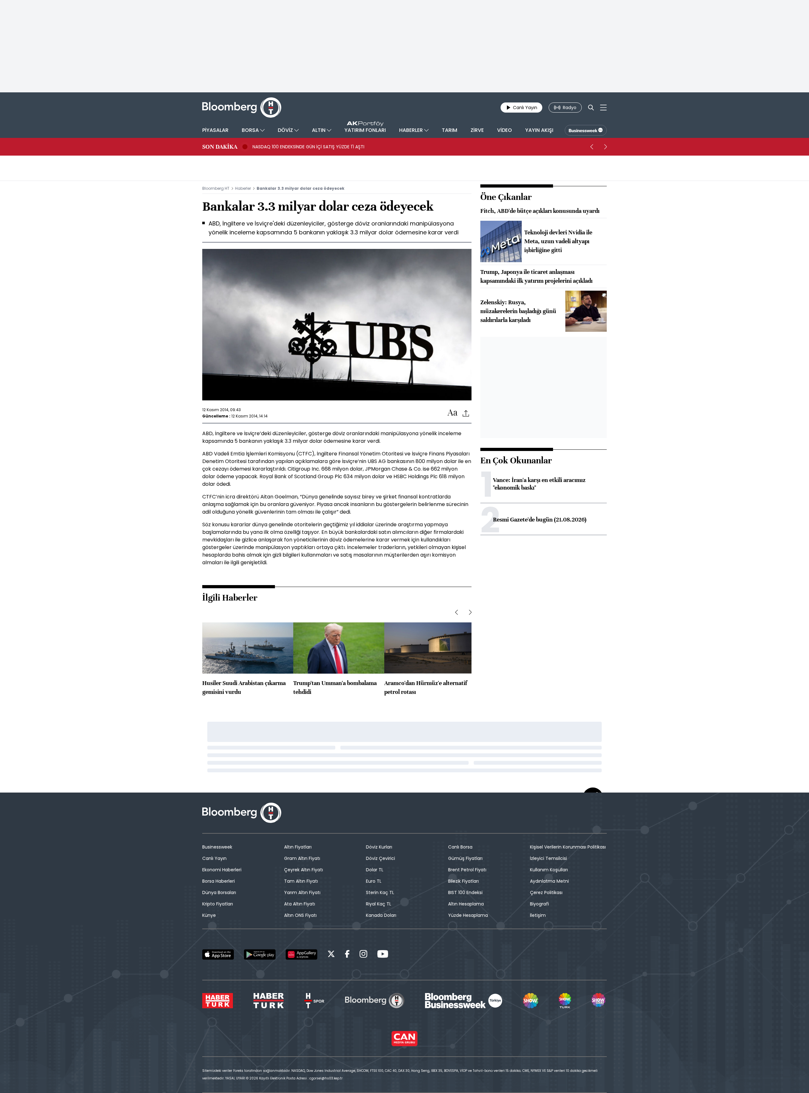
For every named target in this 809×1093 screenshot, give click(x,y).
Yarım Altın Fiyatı (302, 892)
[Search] (591, 107)
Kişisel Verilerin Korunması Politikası (568, 847)
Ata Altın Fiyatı (299, 904)
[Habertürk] (217, 1001)
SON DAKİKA (219, 147)
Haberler (243, 188)
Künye (209, 915)
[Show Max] (599, 1001)
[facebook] (347, 955)
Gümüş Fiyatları (465, 858)
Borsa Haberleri (218, 881)
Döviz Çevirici (380, 858)
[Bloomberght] (241, 107)
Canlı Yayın (214, 858)
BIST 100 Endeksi (465, 892)
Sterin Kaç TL (380, 892)
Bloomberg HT (215, 188)
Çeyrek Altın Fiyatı (303, 870)
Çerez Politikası (546, 892)
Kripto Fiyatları (217, 904)
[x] (331, 955)
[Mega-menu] (603, 107)
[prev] (592, 147)
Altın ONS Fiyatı (300, 915)
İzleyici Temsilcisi (548, 858)
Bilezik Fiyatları (463, 881)
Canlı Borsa (460, 847)
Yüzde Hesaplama (468, 915)
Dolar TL (374, 870)
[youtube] (382, 955)
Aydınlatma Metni (549, 881)
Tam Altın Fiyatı (301, 881)
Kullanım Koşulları (549, 870)
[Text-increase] (452, 413)
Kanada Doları (381, 915)
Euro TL (373, 881)
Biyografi (539, 904)
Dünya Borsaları (219, 892)
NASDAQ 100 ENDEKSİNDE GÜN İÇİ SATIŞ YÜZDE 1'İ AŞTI (308, 147)
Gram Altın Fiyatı (302, 858)
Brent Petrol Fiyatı (467, 870)
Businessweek (217, 847)
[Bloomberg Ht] (374, 1001)
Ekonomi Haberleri (221, 870)
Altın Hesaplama (466, 904)
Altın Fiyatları (298, 847)
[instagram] (363, 955)
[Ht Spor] (314, 1001)
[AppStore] (218, 954)
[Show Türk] (565, 1001)
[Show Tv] (530, 1001)
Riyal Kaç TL (378, 904)
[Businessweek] (463, 1001)
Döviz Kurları (379, 847)
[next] (605, 147)
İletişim (538, 915)
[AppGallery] (301, 954)
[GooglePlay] (260, 954)
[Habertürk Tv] (268, 1001)
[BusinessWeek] (586, 130)
